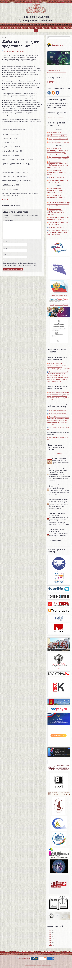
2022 (50, 930)
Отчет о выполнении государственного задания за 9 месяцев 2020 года (56, 197)
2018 (50, 938)
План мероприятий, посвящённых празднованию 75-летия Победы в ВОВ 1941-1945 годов (58, 232)
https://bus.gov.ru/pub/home (59, 295)
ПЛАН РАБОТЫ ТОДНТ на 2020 (58, 227)
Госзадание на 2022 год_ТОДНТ (58, 139)
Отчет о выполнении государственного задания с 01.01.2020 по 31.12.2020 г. (55, 190)
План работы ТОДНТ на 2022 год (59, 142)
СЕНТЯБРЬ (59, 453)
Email (5, 248)
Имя (5, 242)
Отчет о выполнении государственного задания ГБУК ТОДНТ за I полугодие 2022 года (57, 134)
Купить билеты (57, 45)
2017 (50, 940)
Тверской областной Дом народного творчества (38, 965)
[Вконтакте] (49, 92)
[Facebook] (58, 92)
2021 (50, 932)
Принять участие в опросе (55, 117)
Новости (5, 199)
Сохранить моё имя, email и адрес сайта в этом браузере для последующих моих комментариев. (20, 264)
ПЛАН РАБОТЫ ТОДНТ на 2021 (58, 177)
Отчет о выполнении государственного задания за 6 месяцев (56, 172)
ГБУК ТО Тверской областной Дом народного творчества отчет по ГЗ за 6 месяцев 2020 (58, 204)
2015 (50, 945)
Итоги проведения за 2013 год (58, 410)
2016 (50, 943)
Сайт (4, 255)
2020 (50, 934)
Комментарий (8, 220)
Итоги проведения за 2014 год (58, 414)
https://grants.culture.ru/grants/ (59, 305)
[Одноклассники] (54, 92)
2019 (50, 936)
